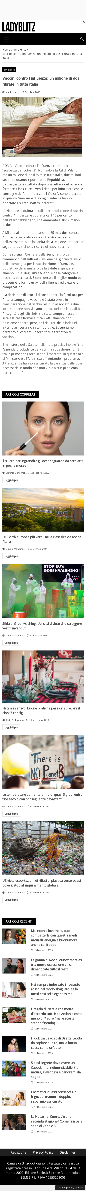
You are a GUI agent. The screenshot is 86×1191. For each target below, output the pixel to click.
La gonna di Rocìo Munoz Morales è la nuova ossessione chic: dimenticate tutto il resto (56, 965)
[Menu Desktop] (6, 39)
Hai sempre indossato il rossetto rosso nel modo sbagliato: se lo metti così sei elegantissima (55, 989)
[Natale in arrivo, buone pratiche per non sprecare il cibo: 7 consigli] (43, 676)
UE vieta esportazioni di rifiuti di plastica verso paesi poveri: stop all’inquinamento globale (41, 882)
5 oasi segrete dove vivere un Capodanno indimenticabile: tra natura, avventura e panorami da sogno (56, 1070)
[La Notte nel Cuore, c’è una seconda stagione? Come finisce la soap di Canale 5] (14, 1122)
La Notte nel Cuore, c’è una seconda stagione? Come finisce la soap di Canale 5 (56, 1121)
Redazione (18, 1152)
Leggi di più (11, 480)
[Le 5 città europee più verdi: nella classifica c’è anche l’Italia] (43, 510)
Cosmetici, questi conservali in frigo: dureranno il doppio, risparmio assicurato (54, 1097)
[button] (82, 39)
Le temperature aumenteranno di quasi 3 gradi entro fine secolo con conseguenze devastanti (42, 796)
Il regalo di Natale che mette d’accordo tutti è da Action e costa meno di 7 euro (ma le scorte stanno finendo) (56, 1016)
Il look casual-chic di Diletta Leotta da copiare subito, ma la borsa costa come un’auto (56, 1043)
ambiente (9, 69)
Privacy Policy (43, 1152)
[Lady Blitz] (18, 26)
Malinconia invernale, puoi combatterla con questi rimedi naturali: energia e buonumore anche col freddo (54, 938)
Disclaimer (68, 1152)
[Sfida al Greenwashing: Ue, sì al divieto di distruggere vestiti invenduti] (43, 591)
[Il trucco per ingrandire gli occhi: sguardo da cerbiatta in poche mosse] (43, 428)
